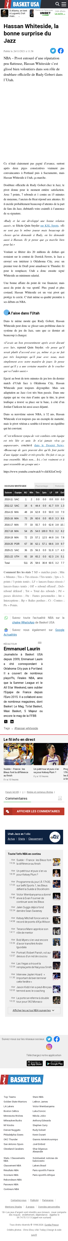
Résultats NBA (11, 1170)
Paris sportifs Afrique (44, 1175)
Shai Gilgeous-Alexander (40, 1150)
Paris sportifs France (43, 1170)
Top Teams (10, 1097)
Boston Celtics (11, 1111)
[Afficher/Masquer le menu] (63, 4)
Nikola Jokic (39, 1115)
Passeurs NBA (11, 1184)
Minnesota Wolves (13, 1115)
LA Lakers (9, 1106)
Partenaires (47, 1200)
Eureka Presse (52, 1225)
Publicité (34, 1200)
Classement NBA (12, 1165)
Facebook (61, 51)
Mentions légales (13, 1207)
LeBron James (40, 1101)
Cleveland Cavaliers (14, 1148)
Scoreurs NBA (11, 1175)
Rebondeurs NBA (13, 1179)
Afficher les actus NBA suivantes (32, 1010)
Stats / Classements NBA (14, 1159)
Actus (11, 838)
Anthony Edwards (42, 1120)
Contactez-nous (18, 1200)
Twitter (53, 51)
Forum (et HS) (12, 792)
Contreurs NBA (11, 1189)
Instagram (49, 1047)
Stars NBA (38, 1097)
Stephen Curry (40, 1125)
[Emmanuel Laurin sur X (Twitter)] (6, 722)
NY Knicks (9, 1125)
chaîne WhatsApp (23, 622)
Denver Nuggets (12, 1130)
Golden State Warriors (15, 1101)
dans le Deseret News (49, 445)
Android (55, 1063)
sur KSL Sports (49, 225)
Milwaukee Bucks (13, 1120)
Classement (35, 838)
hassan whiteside (27, 728)
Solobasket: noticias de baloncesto (45, 1159)
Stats (21, 838)
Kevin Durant (39, 1134)
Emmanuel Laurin (22, 648)
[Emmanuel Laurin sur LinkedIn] (12, 722)
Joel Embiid (39, 1144)
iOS (35, 1063)
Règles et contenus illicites (40, 792)
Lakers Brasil (39, 1165)
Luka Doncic (39, 1111)
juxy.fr (34, 1235)
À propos (30, 1207)
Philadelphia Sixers (13, 1134)
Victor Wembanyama (43, 1106)
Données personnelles (49, 1207)
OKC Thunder (11, 1139)
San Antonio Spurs (13, 1144)
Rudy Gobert (39, 1130)
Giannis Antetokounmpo (45, 1139)
